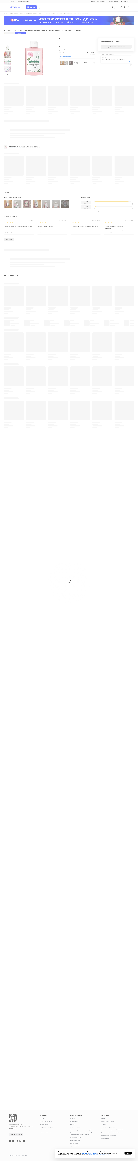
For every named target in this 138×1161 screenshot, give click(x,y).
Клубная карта (44, 1124)
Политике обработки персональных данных (98, 1154)
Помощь (72, 1118)
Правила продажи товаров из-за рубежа (81, 1130)
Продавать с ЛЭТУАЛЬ (46, 1121)
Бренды (103, 1118)
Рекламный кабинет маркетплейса (110, 1132)
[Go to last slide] (7, 42)
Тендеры (103, 1124)
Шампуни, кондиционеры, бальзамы (28, 13)
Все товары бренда (26, 211)
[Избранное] (125, 7)
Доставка (72, 1124)
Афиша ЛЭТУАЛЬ (75, 1146)
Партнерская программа (108, 1127)
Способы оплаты (74, 1121)
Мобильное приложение (107, 1121)
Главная (6, 13)
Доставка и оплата (101, 1)
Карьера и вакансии (45, 1132)
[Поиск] (112, 7)
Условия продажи (75, 1127)
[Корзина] (128, 7)
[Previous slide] (128, 234)
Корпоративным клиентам (108, 1135)
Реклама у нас (105, 1138)
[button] (7, 47)
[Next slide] (7, 74)
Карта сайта (24, 1155)
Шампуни (41, 13)
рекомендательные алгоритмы (89, 1153)
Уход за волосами (14, 13)
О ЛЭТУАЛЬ (43, 1118)
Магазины (92, 1)
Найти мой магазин (45, 1130)
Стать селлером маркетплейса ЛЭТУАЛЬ (112, 1130)
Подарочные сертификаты (47, 1127)
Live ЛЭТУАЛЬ (74, 1143)
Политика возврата (75, 1137)
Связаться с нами (125, 1)
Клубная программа (113, 1)
